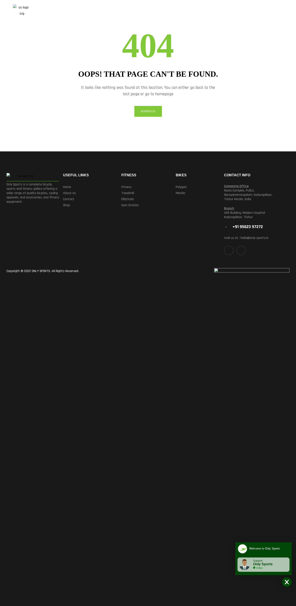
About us (69, 193)
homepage (148, 111)
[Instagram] (241, 250)
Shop (66, 205)
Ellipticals (127, 199)
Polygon (181, 187)
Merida (180, 193)
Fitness (126, 187)
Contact (68, 199)
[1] (268, 12)
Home (67, 187)
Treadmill (127, 193)
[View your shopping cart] (278, 12)
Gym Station (130, 205)
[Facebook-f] (228, 250)
